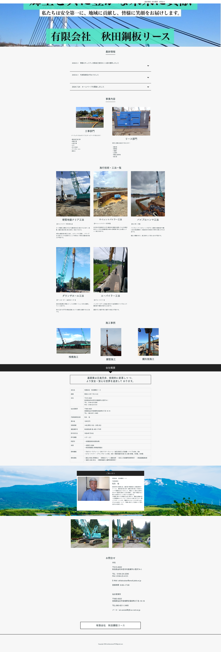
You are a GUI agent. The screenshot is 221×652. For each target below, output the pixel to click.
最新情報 (148, 2)
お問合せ (162, 2)
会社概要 (155, 2)
